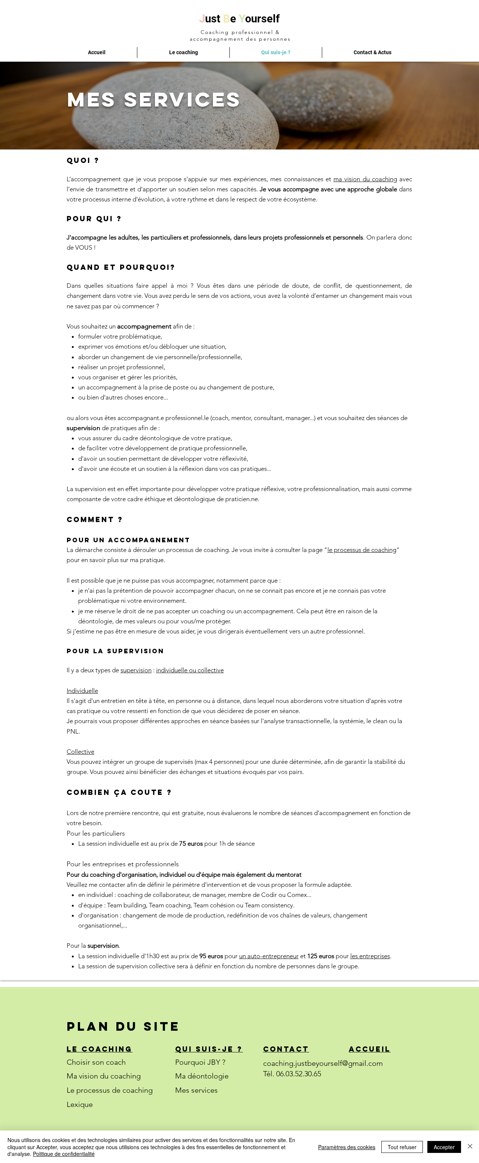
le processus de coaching (361, 549)
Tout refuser (402, 1147)
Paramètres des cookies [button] (346, 1147)
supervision (136, 670)
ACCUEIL (370, 1049)
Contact (286, 1049)
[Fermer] (470, 1146)
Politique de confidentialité (64, 1153)
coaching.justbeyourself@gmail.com (323, 1063)
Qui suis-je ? (209, 1049)
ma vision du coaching (365, 179)
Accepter (444, 1147)
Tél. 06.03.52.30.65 (292, 1073)
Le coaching (99, 1049)
